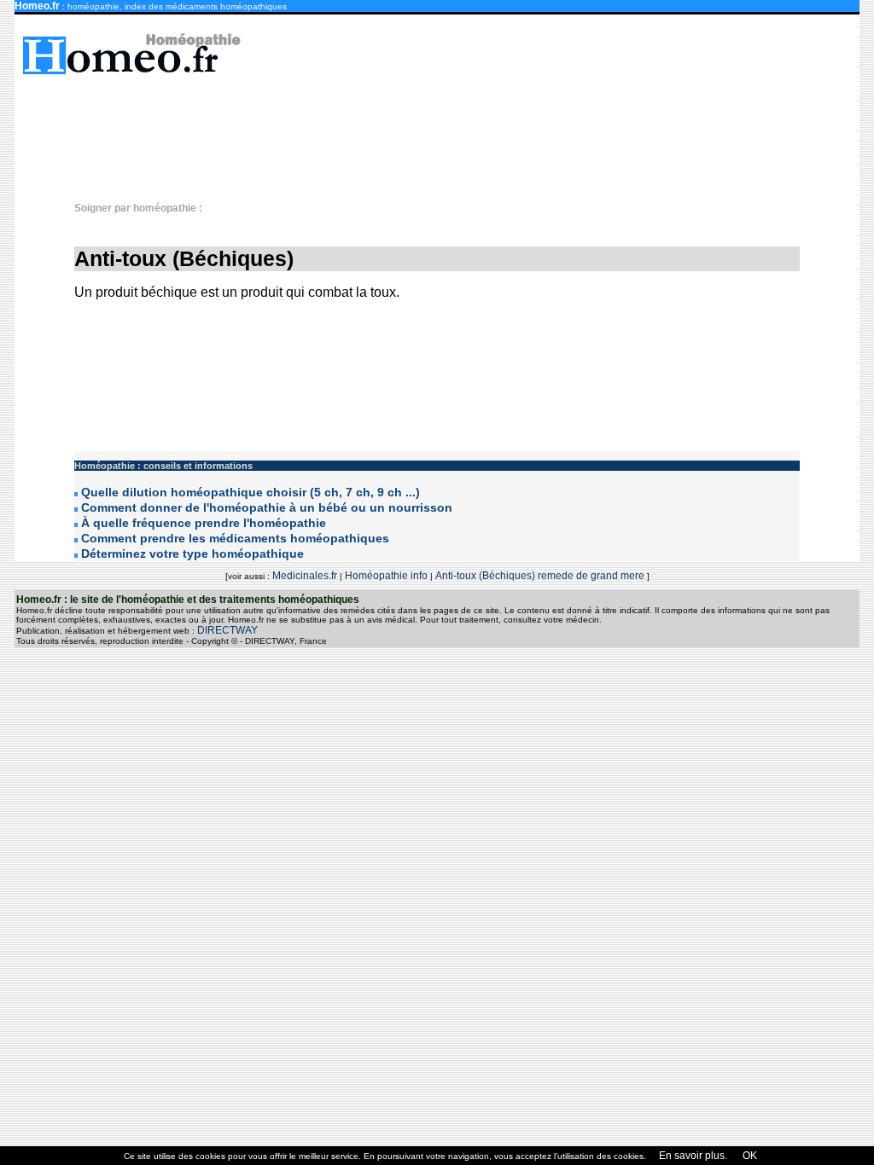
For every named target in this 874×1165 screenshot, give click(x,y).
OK (748, 1156)
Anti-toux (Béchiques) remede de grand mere (541, 576)
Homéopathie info (386, 576)
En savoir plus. (693, 1156)
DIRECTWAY (227, 630)
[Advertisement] (445, 129)
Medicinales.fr (304, 576)
